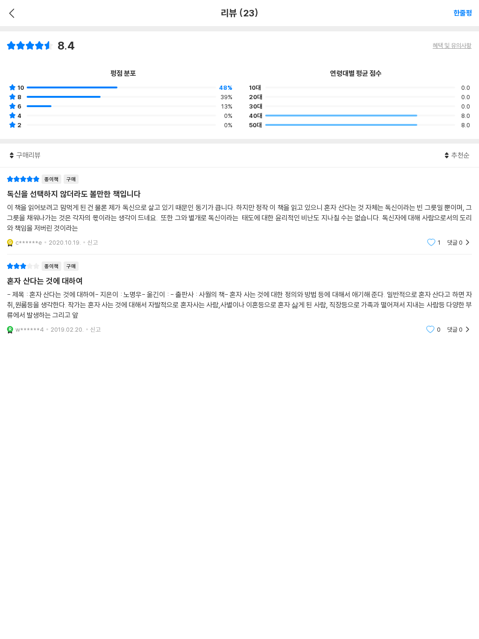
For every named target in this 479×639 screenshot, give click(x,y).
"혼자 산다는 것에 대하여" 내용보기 (239, 297)
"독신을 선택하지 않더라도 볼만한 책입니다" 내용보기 (239, 210)
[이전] (10, 13)
